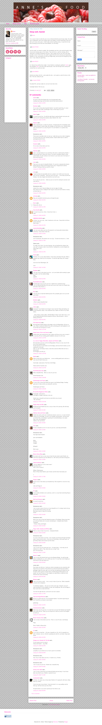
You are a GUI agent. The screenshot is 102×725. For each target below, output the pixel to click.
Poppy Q (35, 479)
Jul (34, 630)
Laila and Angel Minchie (39, 596)
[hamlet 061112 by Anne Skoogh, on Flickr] (34, 61)
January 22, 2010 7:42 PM (39, 267)
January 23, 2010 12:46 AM (39, 388)
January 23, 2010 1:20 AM (39, 451)
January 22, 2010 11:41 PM (39, 367)
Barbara (35, 579)
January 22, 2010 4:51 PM (39, 225)
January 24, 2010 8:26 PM (39, 652)
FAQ (25, 23)
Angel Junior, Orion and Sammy (41, 332)
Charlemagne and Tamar (39, 380)
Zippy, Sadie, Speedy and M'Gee (41, 528)
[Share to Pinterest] (53, 90)
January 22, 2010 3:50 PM (39, 200)
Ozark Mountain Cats (38, 370)
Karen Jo (35, 555)
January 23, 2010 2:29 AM (39, 488)
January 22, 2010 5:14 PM (39, 233)
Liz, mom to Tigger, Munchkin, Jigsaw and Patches (46, 340)
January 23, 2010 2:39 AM (39, 496)
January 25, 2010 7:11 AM (39, 675)
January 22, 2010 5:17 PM (39, 240)
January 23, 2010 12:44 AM (39, 377)
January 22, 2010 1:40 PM (39, 111)
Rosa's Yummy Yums (38, 617)
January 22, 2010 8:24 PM (39, 278)
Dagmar (35, 122)
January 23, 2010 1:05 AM (39, 422)
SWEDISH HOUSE (37, 218)
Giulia (34, 254)
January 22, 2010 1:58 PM (39, 141)
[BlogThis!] (49, 90)
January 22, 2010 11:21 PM (39, 329)
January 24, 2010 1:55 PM (39, 627)
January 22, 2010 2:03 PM (39, 159)
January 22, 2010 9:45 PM (39, 319)
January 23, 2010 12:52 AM (39, 401)
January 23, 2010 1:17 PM (39, 593)
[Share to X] (50, 90)
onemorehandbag (37, 228)
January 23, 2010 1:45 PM (39, 605)
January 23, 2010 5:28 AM (39, 532)
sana (34, 425)
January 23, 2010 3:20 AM (39, 514)
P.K (34, 491)
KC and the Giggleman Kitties (40, 391)
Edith (37, 66)
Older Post (69, 700)
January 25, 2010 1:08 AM (39, 659)
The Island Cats (37, 322)
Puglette (35, 270)
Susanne (35, 144)
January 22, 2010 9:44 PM (39, 304)
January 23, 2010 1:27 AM (39, 476)
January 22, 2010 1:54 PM (39, 119)
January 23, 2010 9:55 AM (39, 576)
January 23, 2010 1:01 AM (39, 410)
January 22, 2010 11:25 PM (39, 353)
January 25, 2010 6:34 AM (39, 666)
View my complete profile (12, 43)
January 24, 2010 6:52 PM (39, 645)
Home (7, 23)
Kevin (34, 203)
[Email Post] (44, 90)
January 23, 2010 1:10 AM (39, 429)
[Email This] (47, 90)
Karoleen (35, 106)
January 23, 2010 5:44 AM (39, 542)
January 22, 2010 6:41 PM (39, 251)
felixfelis (35, 300)
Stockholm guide (34, 23)
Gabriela (35, 150)
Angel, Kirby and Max (38, 404)
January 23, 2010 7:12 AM (39, 552)
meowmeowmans (37, 607)
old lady (35, 196)
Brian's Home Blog (37, 454)
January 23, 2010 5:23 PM (39, 614)
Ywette (66, 65)
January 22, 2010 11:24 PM (39, 337)
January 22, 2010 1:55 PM (39, 131)
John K (35, 114)
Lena (34, 162)
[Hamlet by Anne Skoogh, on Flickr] (33, 35)
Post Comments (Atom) (54, 704)
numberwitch (36, 678)
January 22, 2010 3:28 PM (39, 183)
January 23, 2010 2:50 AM (39, 503)
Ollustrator (55, 721)
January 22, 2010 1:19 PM (39, 103)
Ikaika (34, 356)
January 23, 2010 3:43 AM (39, 525)
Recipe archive (17, 23)
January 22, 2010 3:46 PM (39, 193)
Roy (34, 291)
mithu (34, 307)
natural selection (37, 462)
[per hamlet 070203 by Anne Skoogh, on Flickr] (35, 80)
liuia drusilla (36, 210)
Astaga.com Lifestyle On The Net (41, 640)
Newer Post (33, 700)
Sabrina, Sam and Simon (39, 413)
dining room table (37, 669)
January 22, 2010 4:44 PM (39, 215)
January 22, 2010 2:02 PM (39, 148)
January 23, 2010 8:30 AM (39, 562)
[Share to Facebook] (52, 90)
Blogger (66, 721)
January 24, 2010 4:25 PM (39, 637)
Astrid (34, 97)
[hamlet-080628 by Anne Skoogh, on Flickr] (34, 71)
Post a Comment (35, 693)
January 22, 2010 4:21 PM (39, 207)
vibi (34, 172)
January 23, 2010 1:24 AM (39, 459)
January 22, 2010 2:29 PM (39, 169)
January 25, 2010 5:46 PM (39, 690)
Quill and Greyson (37, 499)
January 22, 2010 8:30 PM (39, 288)
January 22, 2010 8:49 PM (39, 297)
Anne (13, 31)
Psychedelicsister (37, 281)
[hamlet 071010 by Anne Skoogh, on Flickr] (34, 47)
